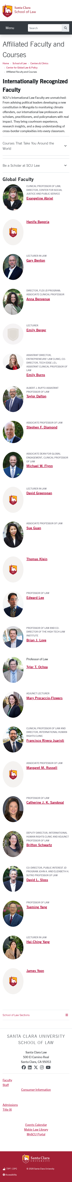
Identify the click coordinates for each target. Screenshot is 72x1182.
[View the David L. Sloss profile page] (14, 878)
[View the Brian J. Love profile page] (14, 636)
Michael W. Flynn (39, 466)
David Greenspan (39, 493)
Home (6, 63)
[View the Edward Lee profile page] (14, 604)
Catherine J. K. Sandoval (45, 802)
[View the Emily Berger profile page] (14, 333)
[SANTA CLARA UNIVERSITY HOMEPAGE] (36, 1159)
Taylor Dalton (36, 396)
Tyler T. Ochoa (37, 667)
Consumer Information (36, 1089)
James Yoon (35, 970)
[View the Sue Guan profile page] (14, 534)
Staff (6, 1085)
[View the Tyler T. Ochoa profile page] (14, 669)
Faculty (7, 1080)
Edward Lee (35, 597)
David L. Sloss (37, 880)
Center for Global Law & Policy (21, 67)
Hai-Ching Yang (38, 941)
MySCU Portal (36, 1134)
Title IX (7, 1109)
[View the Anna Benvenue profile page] (14, 301)
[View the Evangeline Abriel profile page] (14, 197)
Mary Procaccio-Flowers (44, 698)
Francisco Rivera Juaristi (45, 740)
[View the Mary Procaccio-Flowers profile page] (14, 704)
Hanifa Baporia (37, 221)
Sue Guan (33, 528)
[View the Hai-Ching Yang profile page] (14, 947)
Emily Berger (36, 330)
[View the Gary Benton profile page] (14, 266)
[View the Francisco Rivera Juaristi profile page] (14, 739)
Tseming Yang (36, 907)
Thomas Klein (36, 559)
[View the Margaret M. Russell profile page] (14, 774)
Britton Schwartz (39, 845)
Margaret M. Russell (41, 767)
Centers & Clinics (39, 63)
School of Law (20, 63)
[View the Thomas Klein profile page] (14, 569)
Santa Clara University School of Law (36, 1039)
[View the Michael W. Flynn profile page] (14, 464)
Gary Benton (35, 260)
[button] (36, 145)
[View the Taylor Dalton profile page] (14, 398)
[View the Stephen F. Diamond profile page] (14, 431)
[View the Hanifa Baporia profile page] (14, 232)
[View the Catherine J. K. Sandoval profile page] (14, 809)
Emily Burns (35, 375)
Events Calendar (36, 1124)
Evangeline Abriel (39, 198)
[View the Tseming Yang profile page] (14, 913)
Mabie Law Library (36, 1129)
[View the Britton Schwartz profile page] (14, 843)
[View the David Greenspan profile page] (14, 499)
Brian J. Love (36, 640)
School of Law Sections (16, 1015)
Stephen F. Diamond (41, 427)
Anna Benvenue (38, 299)
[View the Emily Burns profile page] (14, 361)
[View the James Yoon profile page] (14, 981)
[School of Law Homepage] (31, 15)
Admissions (10, 1105)
